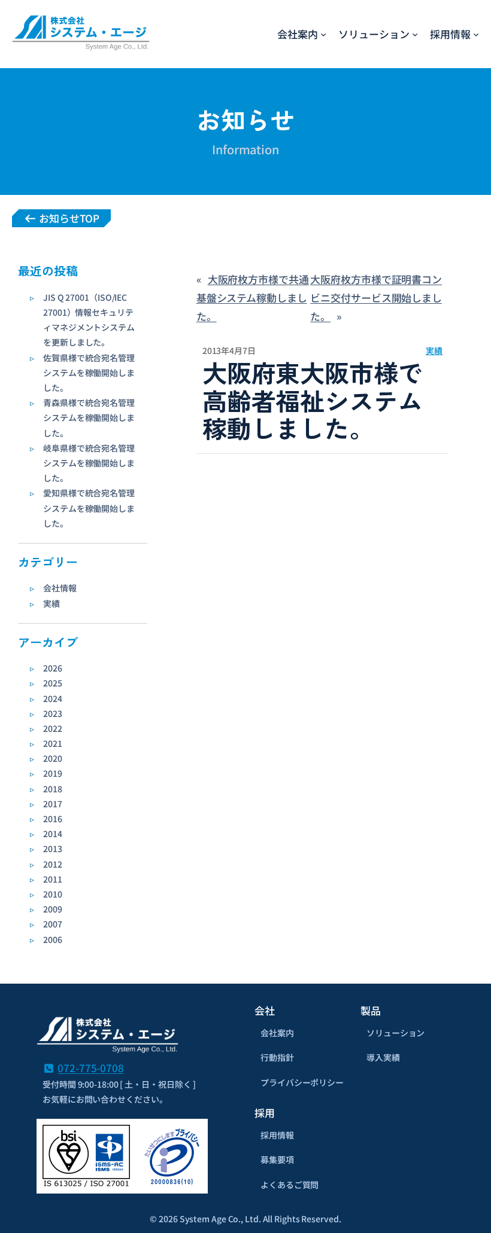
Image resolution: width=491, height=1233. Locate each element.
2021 (52, 743)
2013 (52, 848)
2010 (52, 894)
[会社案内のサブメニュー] (323, 34)
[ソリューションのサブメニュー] (415, 34)
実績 (51, 603)
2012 (52, 864)
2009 (52, 909)
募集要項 (277, 1159)
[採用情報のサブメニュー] (476, 34)
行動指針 (277, 1057)
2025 (52, 683)
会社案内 (277, 1033)
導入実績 (383, 1057)
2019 (52, 773)
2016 (52, 819)
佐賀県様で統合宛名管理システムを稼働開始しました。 (89, 372)
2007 (52, 924)
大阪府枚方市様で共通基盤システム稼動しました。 (252, 297)
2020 (52, 758)
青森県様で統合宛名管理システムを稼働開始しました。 (89, 417)
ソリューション (395, 1033)
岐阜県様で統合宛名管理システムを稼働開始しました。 (89, 463)
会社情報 (60, 588)
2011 (52, 879)
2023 (52, 713)
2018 (52, 789)
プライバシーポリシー (302, 1082)
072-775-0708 (90, 1067)
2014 (52, 834)
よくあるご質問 (289, 1185)
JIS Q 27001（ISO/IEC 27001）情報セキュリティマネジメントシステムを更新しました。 (89, 320)
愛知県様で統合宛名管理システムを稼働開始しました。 (89, 508)
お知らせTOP (68, 217)
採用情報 (277, 1135)
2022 (52, 728)
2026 (52, 668)
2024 (52, 698)
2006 (52, 939)
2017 (52, 804)
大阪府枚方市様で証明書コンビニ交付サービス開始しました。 (376, 297)
